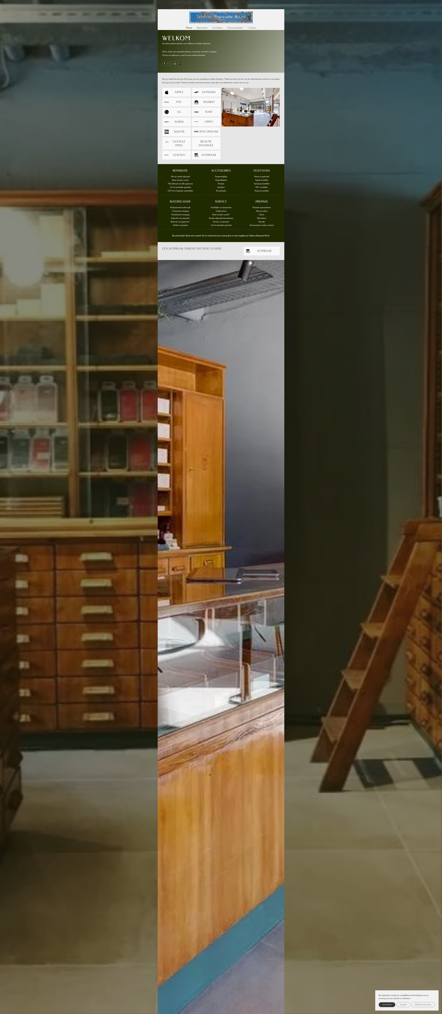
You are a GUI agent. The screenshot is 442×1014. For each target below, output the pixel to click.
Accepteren (387, 1004)
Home (189, 27)
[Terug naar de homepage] (221, 17)
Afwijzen (403, 1004)
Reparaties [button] (202, 27)
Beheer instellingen (423, 1004)
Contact (252, 27)
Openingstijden (235, 27)
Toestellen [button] (217, 27)
